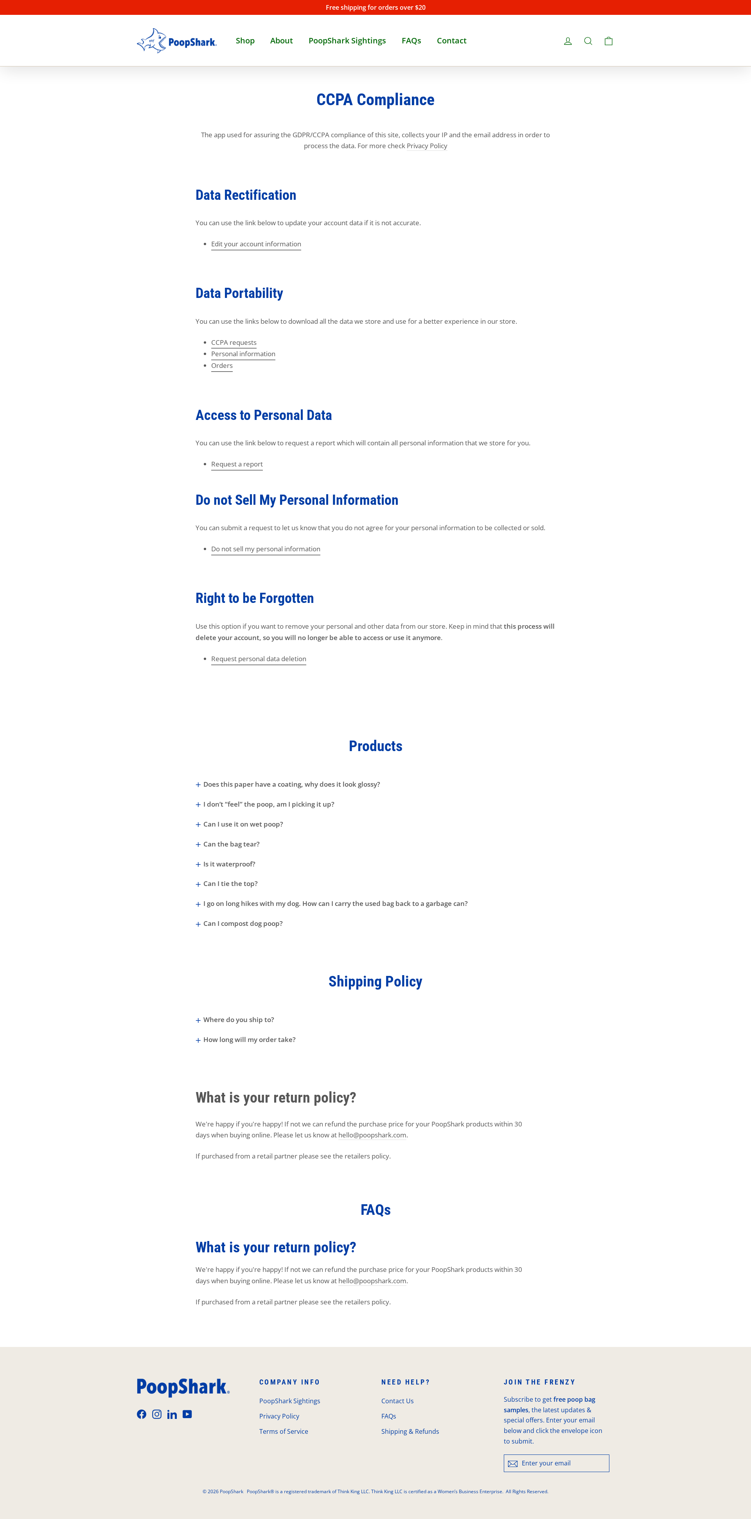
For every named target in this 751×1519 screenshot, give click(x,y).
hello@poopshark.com (372, 1134)
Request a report (237, 463)
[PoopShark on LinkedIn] (172, 1413)
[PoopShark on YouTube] (187, 1413)
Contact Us (397, 1401)
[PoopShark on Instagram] (157, 1413)
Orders (222, 365)
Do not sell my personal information (265, 548)
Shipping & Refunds (410, 1431)
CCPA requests (234, 342)
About (281, 40)
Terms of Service (283, 1431)
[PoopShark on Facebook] (141, 1413)
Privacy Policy (427, 145)
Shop (245, 40)
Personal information (243, 353)
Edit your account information (256, 243)
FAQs (411, 40)
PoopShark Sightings (347, 40)
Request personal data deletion (258, 658)
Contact (452, 40)
